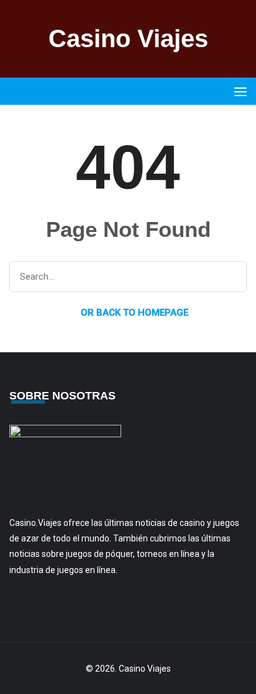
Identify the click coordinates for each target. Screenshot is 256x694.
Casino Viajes (128, 38)
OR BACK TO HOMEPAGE (133, 312)
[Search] (232, 277)
